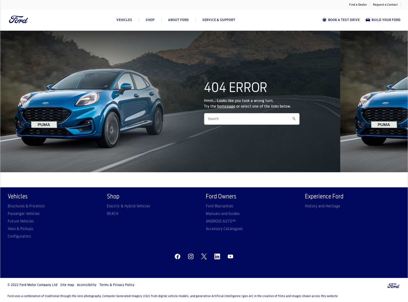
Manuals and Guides (223, 214)
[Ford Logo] (19, 20)
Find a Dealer (358, 4)
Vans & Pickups (20, 229)
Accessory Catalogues (224, 229)
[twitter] (204, 256)
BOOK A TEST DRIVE (344, 20)
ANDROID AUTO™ (221, 221)
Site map (67, 285)
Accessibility (87, 285)
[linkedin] (217, 256)
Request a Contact (385, 4)
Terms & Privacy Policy (117, 285)
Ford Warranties (219, 206)
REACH (113, 214)
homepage (226, 106)
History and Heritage (322, 206)
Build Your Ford (386, 20)
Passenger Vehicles (24, 214)
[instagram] (191, 256)
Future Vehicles (21, 221)
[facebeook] (177, 256)
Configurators (19, 236)
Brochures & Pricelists (26, 206)
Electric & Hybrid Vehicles (128, 206)
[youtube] (230, 256)
